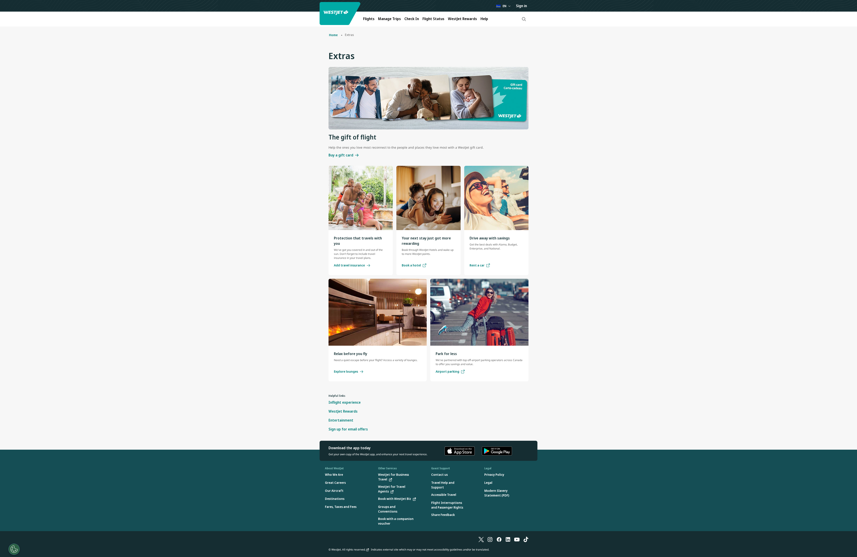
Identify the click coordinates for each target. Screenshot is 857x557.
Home (333, 35)
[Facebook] (499, 539)
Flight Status (433, 18)
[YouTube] (517, 539)
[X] (481, 539)
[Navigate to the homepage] (341, 13)
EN (504, 6)
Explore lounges (346, 371)
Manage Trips (389, 18)
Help (484, 18)
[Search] (523, 19)
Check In (411, 18)
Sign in (521, 5)
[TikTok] (525, 539)
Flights (368, 18)
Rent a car (477, 265)
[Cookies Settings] (14, 549)
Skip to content (4, 8)
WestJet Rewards (462, 18)
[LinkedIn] (508, 539)
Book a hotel (411, 265)
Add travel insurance (349, 265)
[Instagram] (490, 539)
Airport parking (447, 371)
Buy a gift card (341, 155)
